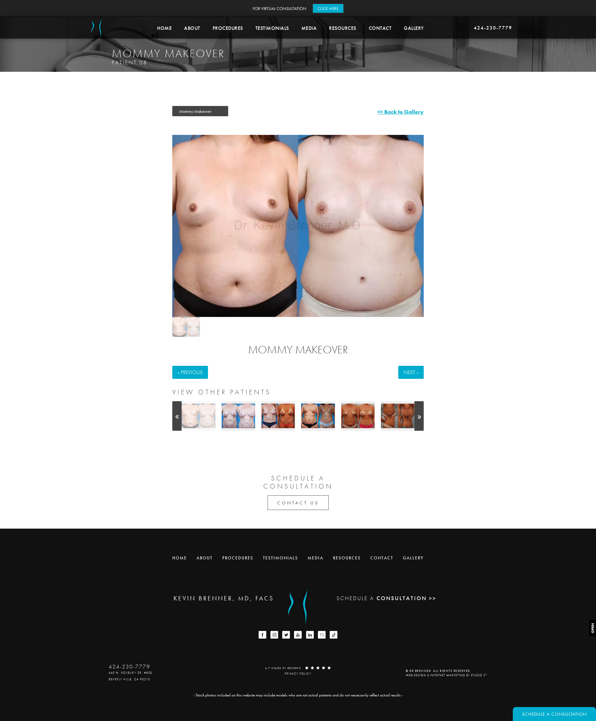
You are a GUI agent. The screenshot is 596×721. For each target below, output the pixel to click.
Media (309, 28)
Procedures (228, 28)
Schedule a (298, 482)
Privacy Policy (298, 674)
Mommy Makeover (298, 349)
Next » (411, 372)
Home (164, 28)
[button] (262, 635)
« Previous (190, 372)
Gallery (414, 28)
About (192, 28)
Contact (380, 28)
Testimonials (272, 28)
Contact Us (298, 503)
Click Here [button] (328, 8)
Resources (342, 28)
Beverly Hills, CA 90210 (129, 679)
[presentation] (177, 416)
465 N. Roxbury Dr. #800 (130, 673)
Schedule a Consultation (554, 714)
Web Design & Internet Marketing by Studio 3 (446, 675)
